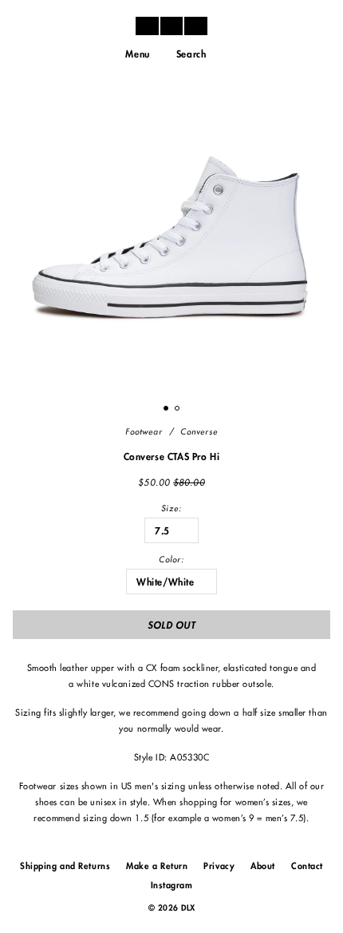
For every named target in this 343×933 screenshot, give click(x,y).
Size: (171, 509)
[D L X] (171, 26)
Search (191, 54)
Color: (171, 560)
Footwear (144, 432)
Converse (199, 432)
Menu (137, 54)
